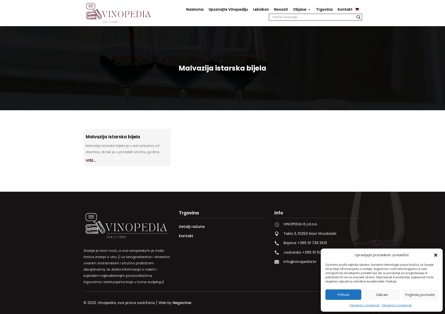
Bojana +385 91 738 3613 (305, 242)
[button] (435, 255)
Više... (91, 160)
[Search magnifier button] (358, 17)
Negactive (182, 302)
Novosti (281, 10)
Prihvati (343, 294)
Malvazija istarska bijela (113, 137)
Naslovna (194, 10)
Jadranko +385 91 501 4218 (307, 252)
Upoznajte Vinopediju (228, 10)
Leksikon (261, 10)
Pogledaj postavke (420, 294)
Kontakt (345, 10)
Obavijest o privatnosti (364, 305)
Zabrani (382, 294)
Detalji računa (192, 226)
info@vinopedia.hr (300, 261)
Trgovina (324, 10)
